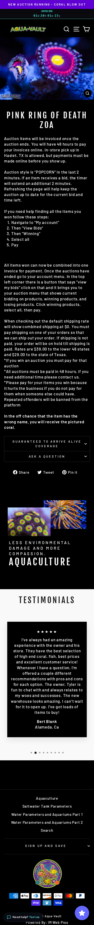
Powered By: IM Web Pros (47, 922)
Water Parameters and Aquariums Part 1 (47, 814)
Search (47, 830)
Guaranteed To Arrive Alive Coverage (47, 443)
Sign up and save (46, 846)
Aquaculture (47, 798)
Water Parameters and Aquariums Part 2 (47, 822)
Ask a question (47, 456)
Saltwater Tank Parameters (47, 806)
